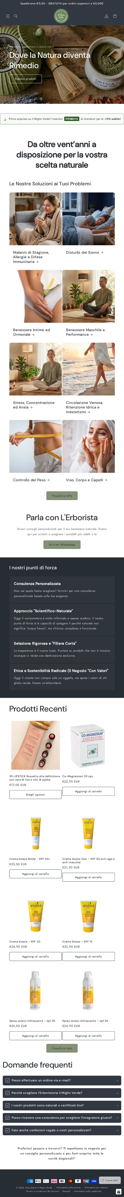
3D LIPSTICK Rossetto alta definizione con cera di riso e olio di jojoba (34, 778)
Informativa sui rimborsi (96, 1187)
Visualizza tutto (62, 496)
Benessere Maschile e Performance (85, 332)
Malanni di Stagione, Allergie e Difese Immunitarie (31, 257)
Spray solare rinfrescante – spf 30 (32, 1021)
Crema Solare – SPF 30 (24, 941)
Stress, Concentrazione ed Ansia (34, 405)
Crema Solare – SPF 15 (77, 941)
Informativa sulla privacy (69, 1187)
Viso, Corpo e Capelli (84, 480)
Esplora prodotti (25, 79)
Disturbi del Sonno (82, 252)
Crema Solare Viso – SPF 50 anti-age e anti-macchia (88, 860)
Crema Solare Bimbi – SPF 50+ (29, 859)
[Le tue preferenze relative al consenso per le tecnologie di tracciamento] (118, 1191)
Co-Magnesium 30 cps (77, 776)
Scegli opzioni (35, 794)
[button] (8, 16)
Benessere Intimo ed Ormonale (31, 332)
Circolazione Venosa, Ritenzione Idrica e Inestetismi (84, 407)
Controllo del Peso (29, 480)
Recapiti (66, 1191)
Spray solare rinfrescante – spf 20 (85, 1021)
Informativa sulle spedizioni (88, 1191)
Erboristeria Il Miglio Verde (39, 1187)
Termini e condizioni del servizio (42, 1191)
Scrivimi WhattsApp (62, 545)
